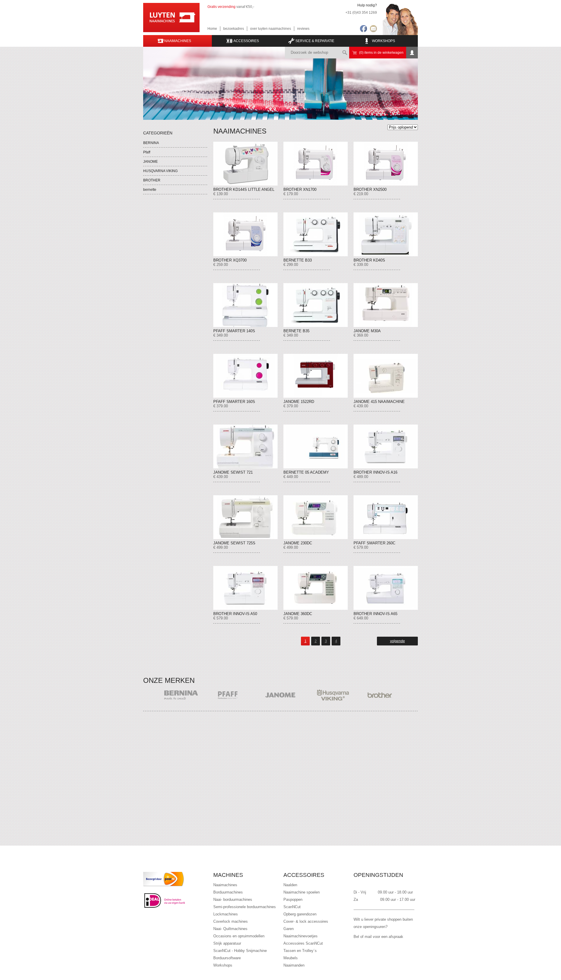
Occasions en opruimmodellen (238, 936)
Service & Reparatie (314, 41)
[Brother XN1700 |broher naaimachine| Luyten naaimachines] (315, 164)
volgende (397, 641)
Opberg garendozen (299, 914)
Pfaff (146, 152)
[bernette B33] (315, 234)
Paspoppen (292, 899)
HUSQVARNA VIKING (160, 171)
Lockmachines (225, 914)
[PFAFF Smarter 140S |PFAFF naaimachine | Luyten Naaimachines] (245, 305)
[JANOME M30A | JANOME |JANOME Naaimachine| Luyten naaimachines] (386, 305)
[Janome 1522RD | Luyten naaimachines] (315, 376)
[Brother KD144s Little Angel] (245, 164)
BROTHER (151, 180)
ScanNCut (292, 907)
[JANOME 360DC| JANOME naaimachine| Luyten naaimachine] (315, 588)
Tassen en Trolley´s (300, 950)
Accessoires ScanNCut (303, 943)
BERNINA (151, 143)
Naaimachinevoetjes (300, 936)
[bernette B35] (315, 305)
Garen (288, 929)
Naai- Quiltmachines (230, 929)
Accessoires (246, 41)
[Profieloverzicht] (412, 52)
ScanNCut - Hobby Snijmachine (240, 950)
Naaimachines (225, 885)
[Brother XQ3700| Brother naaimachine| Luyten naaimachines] (245, 234)
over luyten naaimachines (270, 29)
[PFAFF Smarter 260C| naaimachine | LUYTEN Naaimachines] (386, 517)
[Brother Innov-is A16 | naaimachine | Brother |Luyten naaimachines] (386, 446)
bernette (149, 190)
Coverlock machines (230, 921)
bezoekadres (233, 29)
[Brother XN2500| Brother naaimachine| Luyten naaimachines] (386, 164)
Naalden (290, 885)
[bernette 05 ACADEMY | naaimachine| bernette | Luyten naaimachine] (315, 446)
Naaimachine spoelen (301, 892)
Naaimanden (293, 965)
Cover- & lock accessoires (305, 921)
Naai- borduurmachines (232, 899)
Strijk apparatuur (227, 943)
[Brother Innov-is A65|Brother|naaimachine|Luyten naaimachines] (386, 588)
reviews (303, 29)
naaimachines (177, 41)
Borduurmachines (228, 892)
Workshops (383, 41)
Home (212, 29)
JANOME (150, 162)
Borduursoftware (227, 958)
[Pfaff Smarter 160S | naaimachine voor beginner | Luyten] (245, 376)
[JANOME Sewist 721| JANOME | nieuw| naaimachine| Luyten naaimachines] (245, 446)
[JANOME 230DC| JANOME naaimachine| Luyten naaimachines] (315, 517)
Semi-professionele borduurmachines (244, 907)
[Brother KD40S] (386, 234)
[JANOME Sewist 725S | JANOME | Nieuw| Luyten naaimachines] (245, 517)
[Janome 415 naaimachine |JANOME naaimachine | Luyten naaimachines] (386, 376)
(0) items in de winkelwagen (381, 53)
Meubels (290, 958)
